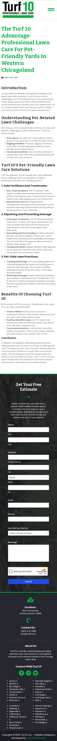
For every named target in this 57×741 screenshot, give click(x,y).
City (9, 472)
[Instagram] (28, 673)
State (10, 482)
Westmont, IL (41, 708)
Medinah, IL (14, 708)
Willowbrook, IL (41, 714)
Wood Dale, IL (41, 719)
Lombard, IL (14, 705)
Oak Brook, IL (15, 714)
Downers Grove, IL (17, 697)
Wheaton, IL (40, 711)
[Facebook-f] (21, 673)
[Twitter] (35, 673)
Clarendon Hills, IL (17, 689)
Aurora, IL (13, 681)
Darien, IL (13, 694)
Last (9, 444)
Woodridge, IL (41, 722)
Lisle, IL (38, 700)
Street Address (14, 462)
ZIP (9, 492)
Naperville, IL (14, 711)
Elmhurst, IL (14, 700)
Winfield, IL (40, 717)
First (9, 434)
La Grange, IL (41, 694)
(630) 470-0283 (28, 631)
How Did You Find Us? (18, 528)
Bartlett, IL (13, 683)
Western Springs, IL (43, 705)
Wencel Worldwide (36, 738)
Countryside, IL (16, 692)
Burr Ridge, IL (15, 686)
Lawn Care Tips (11, 77)
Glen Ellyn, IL (40, 683)
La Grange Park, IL (43, 697)
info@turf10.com (28, 634)
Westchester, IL (16, 728)
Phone (12, 514)
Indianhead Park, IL (43, 689)
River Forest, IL (15, 722)
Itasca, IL (39, 692)
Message (13, 542)
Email (11, 500)
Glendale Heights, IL (44, 681)
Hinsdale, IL (40, 686)
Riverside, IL (14, 725)
